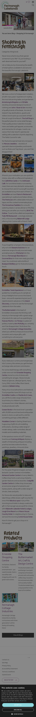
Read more (23, 701)
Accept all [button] (18, 705)
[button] (18, 714)
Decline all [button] (18, 710)
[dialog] (18, 358)
